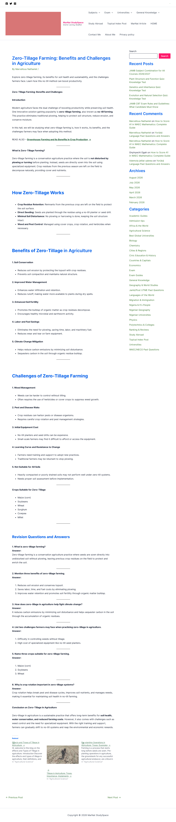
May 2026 (134, 187)
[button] (98, 12)
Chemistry (134, 245)
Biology (133, 240)
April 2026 (134, 192)
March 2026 (135, 197)
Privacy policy (127, 34)
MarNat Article (138, 23)
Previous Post (14, 797)
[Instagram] (15, 3)
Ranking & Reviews (139, 329)
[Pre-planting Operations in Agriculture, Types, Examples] (98, 752)
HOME (154, 23)
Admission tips (137, 220)
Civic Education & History (142, 255)
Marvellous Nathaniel (140, 121)
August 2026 (136, 177)
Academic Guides (138, 215)
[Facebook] (7, 3)
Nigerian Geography (139, 310)
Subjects (92, 12)
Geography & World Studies (143, 285)
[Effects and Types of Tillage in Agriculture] (29, 752)
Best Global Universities (141, 235)
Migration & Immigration (141, 300)
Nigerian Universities (140, 314)
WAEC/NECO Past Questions (144, 349)
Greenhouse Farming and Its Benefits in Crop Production (57, 139)
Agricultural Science (139, 230)
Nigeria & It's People (139, 305)
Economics (135, 265)
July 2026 (134, 182)
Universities (123, 12)
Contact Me (94, 34)
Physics (133, 319)
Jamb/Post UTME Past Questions (146, 290)
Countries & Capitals (140, 260)
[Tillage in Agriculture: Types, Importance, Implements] (63, 758)
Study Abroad (95, 23)
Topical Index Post (117, 23)
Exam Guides (136, 275)
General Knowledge (147, 12)
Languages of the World (141, 295)
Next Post (114, 797)
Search (132, 51)
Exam (107, 12)
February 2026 (137, 202)
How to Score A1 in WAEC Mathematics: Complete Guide (149, 124)
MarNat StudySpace (73, 22)
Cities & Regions (137, 250)
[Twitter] (11, 3)
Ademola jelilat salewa (140, 160)
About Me (110, 34)
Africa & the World (138, 225)
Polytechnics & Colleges (141, 324)
